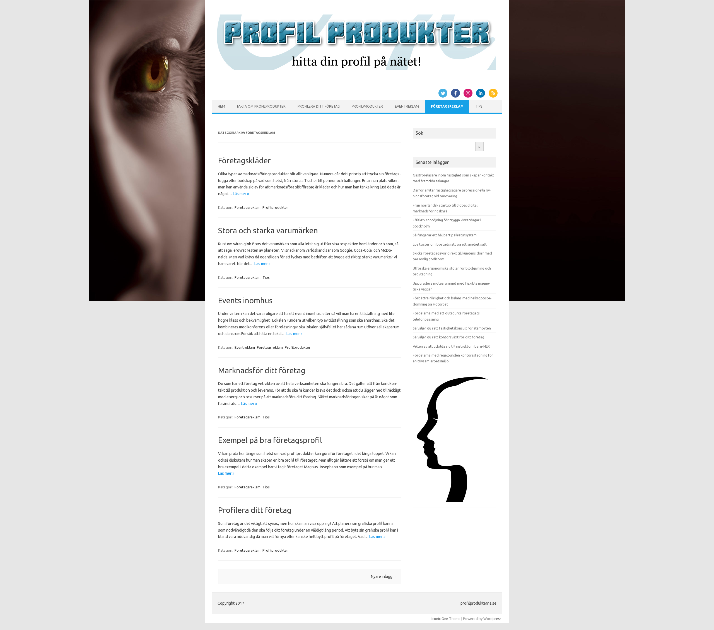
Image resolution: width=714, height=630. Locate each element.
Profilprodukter (367, 106)
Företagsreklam (447, 106)
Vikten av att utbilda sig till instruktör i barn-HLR (451, 346)
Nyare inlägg (384, 576)
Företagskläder (244, 160)
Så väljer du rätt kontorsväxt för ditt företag (448, 337)
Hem (221, 106)
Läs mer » (241, 194)
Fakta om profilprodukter (261, 106)
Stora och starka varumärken (268, 230)
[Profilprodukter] (356, 69)
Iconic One (439, 619)
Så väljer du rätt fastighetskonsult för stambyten (452, 328)
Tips (479, 106)
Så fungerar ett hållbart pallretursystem (445, 235)
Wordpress (492, 619)
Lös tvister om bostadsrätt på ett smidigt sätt (450, 244)
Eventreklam (407, 106)
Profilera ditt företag (319, 106)
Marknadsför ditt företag (261, 370)
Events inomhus (245, 300)
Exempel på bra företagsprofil (270, 440)
